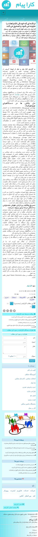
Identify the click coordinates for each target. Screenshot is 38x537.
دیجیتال (14, 297)
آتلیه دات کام (32, 370)
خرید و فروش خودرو (29, 387)
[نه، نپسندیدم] (33, 306)
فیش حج (33, 395)
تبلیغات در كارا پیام (32, 535)
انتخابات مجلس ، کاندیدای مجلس (25, 378)
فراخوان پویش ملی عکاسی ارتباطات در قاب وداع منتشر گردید (20, 452)
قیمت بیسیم (32, 400)
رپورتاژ (6, 491)
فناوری (32, 299)
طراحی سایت (31, 391)
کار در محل (32, 408)
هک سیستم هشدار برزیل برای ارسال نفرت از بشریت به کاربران (19, 455)
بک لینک (33, 383)
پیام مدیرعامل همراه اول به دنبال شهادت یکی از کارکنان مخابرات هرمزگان (19, 444)
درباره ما (35, 530)
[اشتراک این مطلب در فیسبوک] (7, 311)
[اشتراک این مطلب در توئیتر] (14, 311)
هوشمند (17, 94)
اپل (34, 496)
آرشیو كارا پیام (33, 532)
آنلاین (21, 496)
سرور (6, 297)
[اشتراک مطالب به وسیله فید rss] (4, 311)
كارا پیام (29, 286)
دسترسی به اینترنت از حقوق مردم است (25, 464)
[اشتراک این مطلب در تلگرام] (11, 311)
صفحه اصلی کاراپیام (10, 507)
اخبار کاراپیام (18, 504)
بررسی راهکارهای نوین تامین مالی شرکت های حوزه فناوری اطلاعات (21, 326)
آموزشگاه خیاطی (30, 374)
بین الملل (28, 496)
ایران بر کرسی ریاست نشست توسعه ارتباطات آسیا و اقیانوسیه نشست (20, 449)
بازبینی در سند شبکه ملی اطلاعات (26, 322)
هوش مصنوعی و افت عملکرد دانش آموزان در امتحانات (22, 319)
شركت (32, 491)
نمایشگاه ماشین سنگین (28, 404)
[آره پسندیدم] (11, 303)
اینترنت (12, 491)
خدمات (26, 491)
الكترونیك (22, 297)
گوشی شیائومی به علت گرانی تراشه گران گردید (23, 317)
